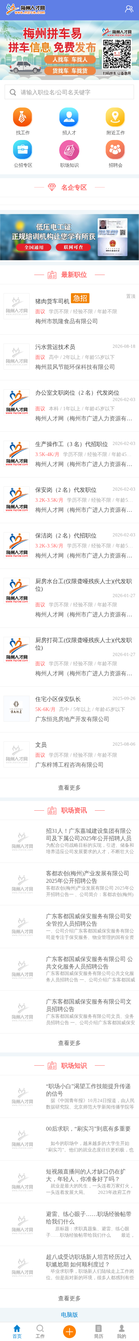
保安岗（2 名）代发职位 (66, 490)
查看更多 (69, 788)
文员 (41, 745)
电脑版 (69, 1315)
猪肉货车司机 (53, 301)
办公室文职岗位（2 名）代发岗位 (77, 393)
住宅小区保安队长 (58, 699)
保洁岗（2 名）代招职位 (66, 535)
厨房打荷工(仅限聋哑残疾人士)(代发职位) (83, 644)
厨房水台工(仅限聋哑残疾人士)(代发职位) (83, 585)
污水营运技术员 (55, 347)
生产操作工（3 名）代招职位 (71, 444)
